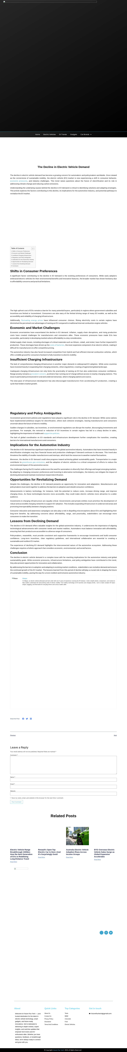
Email (12, 784)
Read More (13, 862)
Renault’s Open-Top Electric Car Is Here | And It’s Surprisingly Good (49, 852)
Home (37, 134)
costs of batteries (57, 345)
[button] (23, 719)
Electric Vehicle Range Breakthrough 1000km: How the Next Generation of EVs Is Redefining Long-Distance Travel (21, 854)
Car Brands (85, 134)
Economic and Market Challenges (21, 253)
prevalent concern (38, 374)
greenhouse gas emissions (33, 462)
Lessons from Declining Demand (21, 263)
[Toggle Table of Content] (32, 248)
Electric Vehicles (49, 134)
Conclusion (15, 266)
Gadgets (73, 134)
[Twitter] (111, 933)
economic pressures (18, 181)
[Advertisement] (52, 150)
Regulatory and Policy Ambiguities (21, 257)
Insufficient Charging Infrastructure (21, 255)
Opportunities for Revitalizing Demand (22, 261)
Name (12, 777)
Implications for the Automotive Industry (23, 259)
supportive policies (51, 433)
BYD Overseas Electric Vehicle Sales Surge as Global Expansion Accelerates (104, 853)
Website (12, 791)
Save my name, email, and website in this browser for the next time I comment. (38, 798)
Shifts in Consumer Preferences (21, 251)
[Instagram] (106, 933)
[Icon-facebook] (101, 933)
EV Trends (63, 134)
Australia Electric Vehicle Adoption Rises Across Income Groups (77, 852)
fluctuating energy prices (32, 320)
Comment (14, 755)
